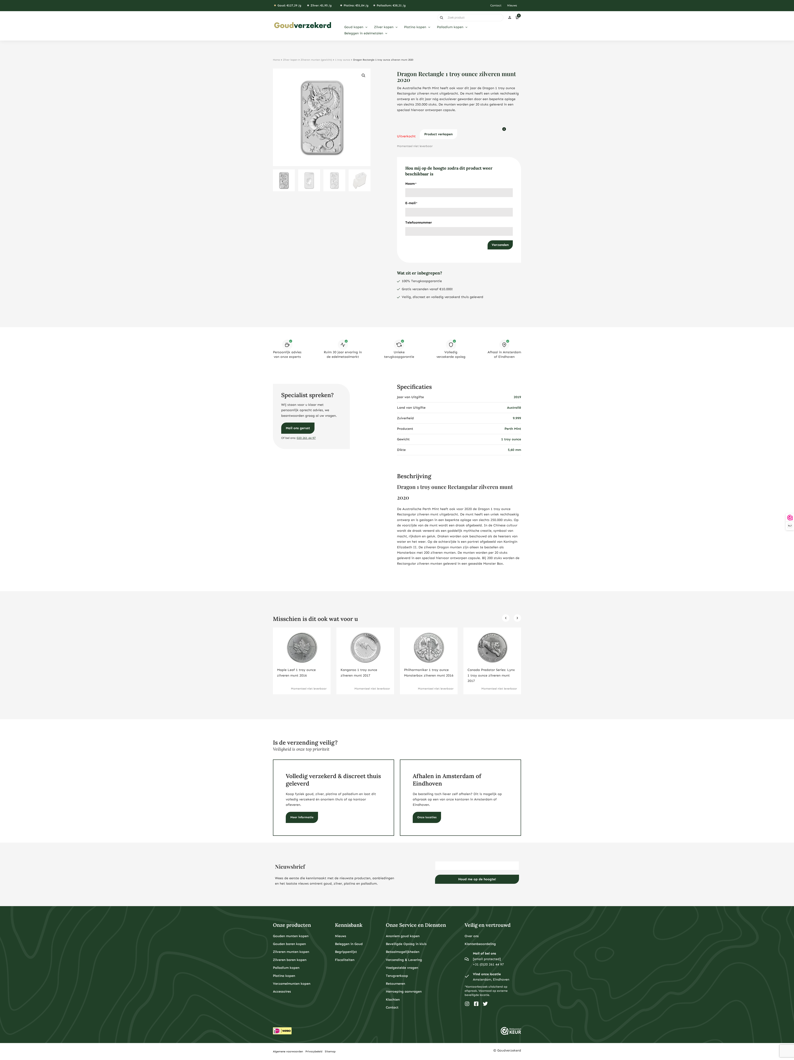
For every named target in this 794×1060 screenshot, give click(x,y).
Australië (514, 408)
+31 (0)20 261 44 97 (488, 964)
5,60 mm (514, 450)
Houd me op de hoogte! (477, 879)
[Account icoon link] (509, 17)
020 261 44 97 (306, 438)
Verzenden (500, 245)
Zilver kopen (290, 59)
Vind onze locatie (487, 974)
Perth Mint (513, 429)
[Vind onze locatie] (467, 977)
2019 (517, 397)
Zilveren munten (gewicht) (316, 59)
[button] (365, 27)
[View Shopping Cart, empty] (517, 17)
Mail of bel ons (484, 953)
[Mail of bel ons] (467, 959)
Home (276, 59)
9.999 (517, 418)
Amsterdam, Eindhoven (491, 979)
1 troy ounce (342, 59)
